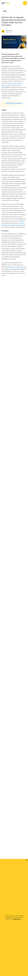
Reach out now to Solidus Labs (14, 267)
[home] (5, 3)
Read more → (18, 919)
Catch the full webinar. (14, 103)
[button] (25, 3)
